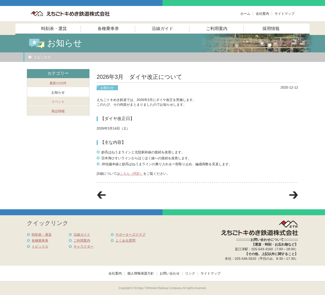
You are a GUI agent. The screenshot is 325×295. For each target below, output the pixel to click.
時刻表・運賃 (54, 28)
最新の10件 (58, 83)
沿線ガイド (162, 28)
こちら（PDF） (131, 173)
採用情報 (271, 28)
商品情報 (58, 111)
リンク (190, 273)
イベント (58, 102)
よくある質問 (125, 240)
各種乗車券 (108, 28)
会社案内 (262, 13)
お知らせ (58, 92)
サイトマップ (285, 13)
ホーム (245, 13)
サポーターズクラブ (130, 234)
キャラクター (84, 246)
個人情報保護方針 (140, 273)
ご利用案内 (216, 28)
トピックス (42, 57)
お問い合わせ (170, 273)
